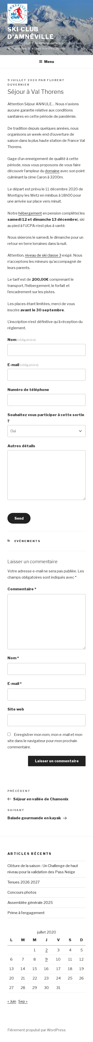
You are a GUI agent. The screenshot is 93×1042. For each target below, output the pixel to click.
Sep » (23, 1001)
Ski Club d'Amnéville (30, 33)
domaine (52, 171)
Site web (15, 709)
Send (19, 518)
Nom (21, 339)
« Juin (11, 1001)
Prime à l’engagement (26, 913)
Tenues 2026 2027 (23, 882)
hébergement (30, 213)
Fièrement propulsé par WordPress (36, 1030)
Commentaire (21, 589)
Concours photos (21, 892)
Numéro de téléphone (28, 389)
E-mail (22, 365)
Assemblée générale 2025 (30, 902)
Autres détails (21, 446)
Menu (49, 61)
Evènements (27, 541)
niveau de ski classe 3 (43, 255)
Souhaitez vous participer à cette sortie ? (45, 418)
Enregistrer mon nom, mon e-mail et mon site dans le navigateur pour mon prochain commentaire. (44, 740)
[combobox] (46, 431)
